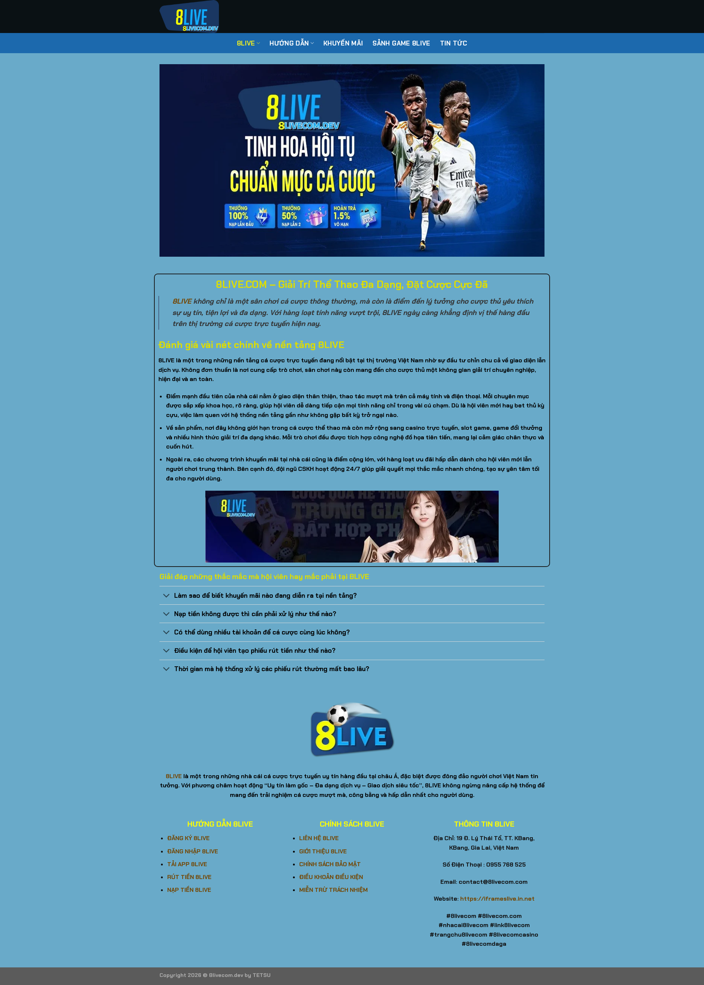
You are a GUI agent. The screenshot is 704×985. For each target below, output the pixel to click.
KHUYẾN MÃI (343, 43)
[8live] (196, 16)
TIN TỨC (453, 43)
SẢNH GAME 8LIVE (401, 43)
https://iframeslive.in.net (497, 898)
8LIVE (246, 43)
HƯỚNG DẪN (289, 43)
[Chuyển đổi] (167, 596)
